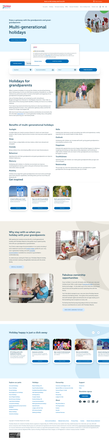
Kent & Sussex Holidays (14, 399)
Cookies (82, 421)
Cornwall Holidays (13, 386)
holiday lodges (30, 248)
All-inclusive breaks (37, 410)
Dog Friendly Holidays (37, 388)
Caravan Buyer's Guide (61, 390)
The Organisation (60, 405)
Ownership (58, 394)
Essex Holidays (13, 394)
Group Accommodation (38, 401)
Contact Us (81, 386)
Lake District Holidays (14, 401)
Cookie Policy (48, 55)
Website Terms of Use (63, 421)
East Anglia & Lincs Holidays (16, 392)
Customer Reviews (60, 412)
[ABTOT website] (54, 435)
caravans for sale (87, 284)
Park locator (98, 1)
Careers (57, 408)
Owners (58, 392)
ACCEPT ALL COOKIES (57, 61)
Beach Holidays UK (37, 386)
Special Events (35, 405)
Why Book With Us (60, 403)
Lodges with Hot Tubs (37, 408)
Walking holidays (36, 412)
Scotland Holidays (13, 409)
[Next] (98, 332)
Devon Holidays (13, 388)
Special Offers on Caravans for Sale (64, 388)
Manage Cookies (38, 61)
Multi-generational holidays (39, 403)
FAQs (80, 388)
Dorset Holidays (13, 390)
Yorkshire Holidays (13, 414)
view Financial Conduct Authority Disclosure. (89, 425)
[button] (103, 7)
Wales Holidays (13, 411)
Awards (57, 410)
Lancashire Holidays (14, 403)
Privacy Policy (74, 421)
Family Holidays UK (37, 399)
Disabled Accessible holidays (39, 390)
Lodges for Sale (59, 397)
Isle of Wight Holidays (14, 397)
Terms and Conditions (50, 421)
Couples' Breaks (36, 397)
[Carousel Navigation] (96, 332)
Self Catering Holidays (37, 392)
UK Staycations (36, 394)
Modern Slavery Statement (93, 421)
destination (20, 114)
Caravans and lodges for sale (63, 386)
